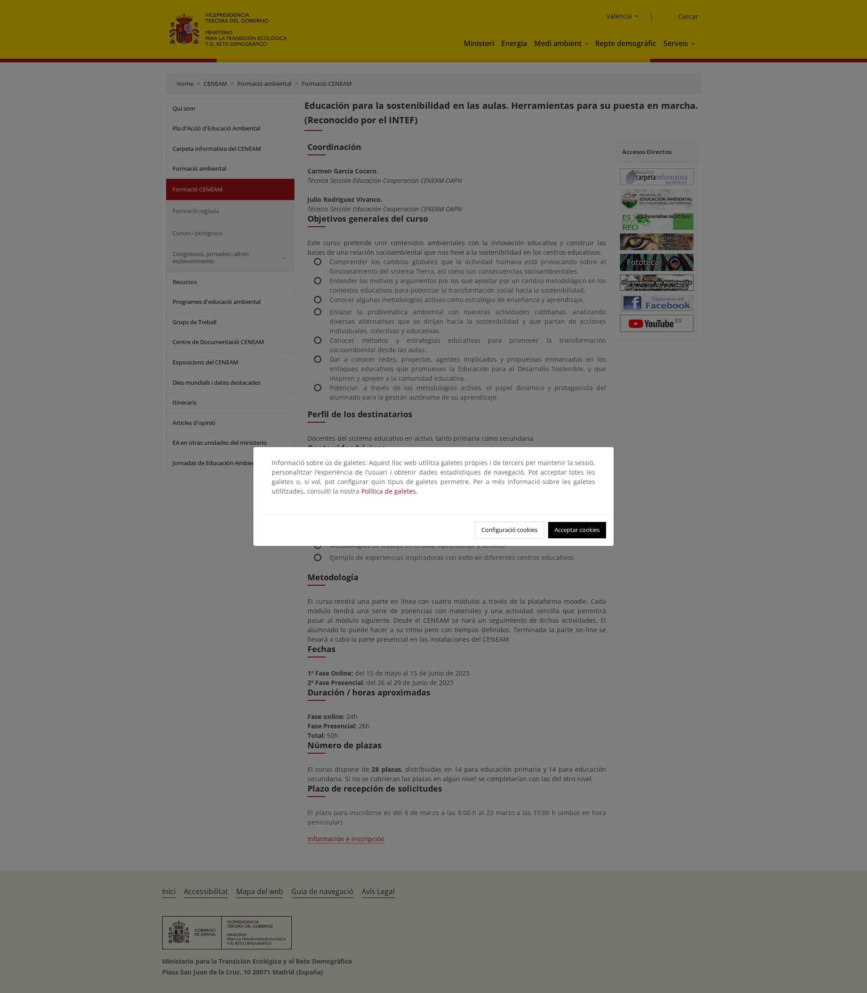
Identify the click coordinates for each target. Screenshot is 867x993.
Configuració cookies (509, 530)
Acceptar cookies (577, 530)
